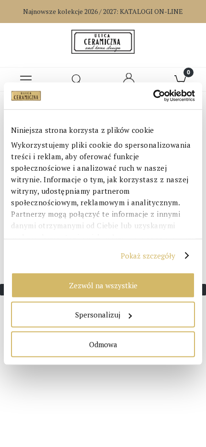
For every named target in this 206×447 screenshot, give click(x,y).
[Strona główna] (102, 42)
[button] (26, 80)
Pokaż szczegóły (148, 255)
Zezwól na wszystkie (103, 285)
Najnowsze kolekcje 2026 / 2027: (103, 11)
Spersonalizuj (97, 314)
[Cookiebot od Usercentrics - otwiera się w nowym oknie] (153, 96)
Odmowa (103, 344)
